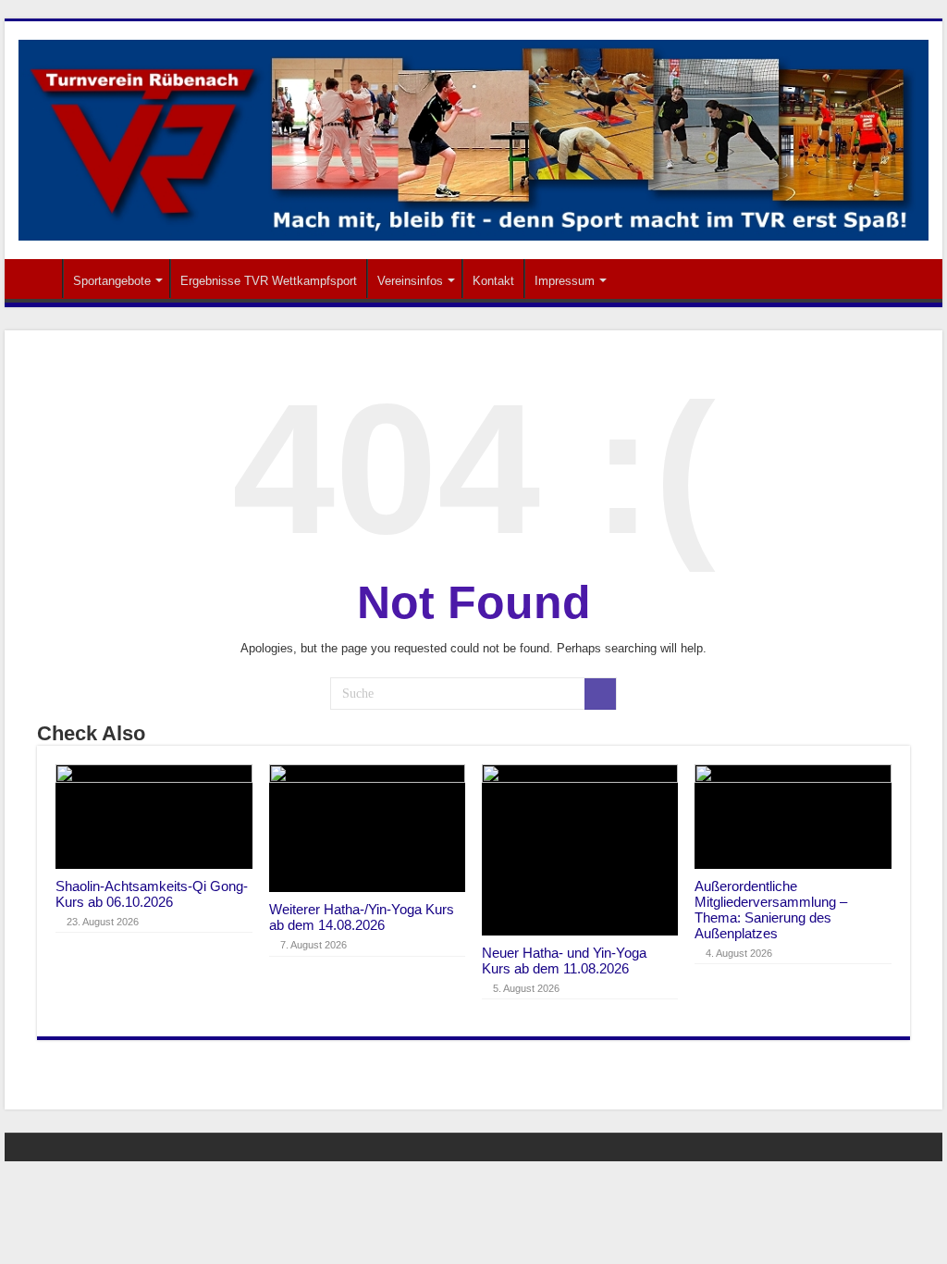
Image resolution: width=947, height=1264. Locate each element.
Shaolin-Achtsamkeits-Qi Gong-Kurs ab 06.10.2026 (151, 894)
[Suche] (600, 694)
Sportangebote (112, 281)
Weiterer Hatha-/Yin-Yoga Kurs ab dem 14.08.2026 (361, 917)
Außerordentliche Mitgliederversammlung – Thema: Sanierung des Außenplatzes (771, 909)
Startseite (38, 278)
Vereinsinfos (410, 281)
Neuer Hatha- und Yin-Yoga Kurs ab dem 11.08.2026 (564, 960)
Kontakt (493, 281)
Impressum (565, 281)
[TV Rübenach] (473, 137)
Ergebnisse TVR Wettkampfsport (268, 281)
